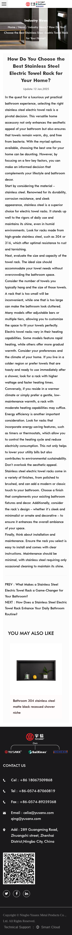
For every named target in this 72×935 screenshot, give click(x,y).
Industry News (37, 27)
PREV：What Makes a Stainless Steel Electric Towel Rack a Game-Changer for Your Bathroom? (34, 590)
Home (11, 27)
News (21, 27)
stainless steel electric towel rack (28, 110)
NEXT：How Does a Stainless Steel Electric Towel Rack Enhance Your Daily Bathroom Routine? (36, 608)
